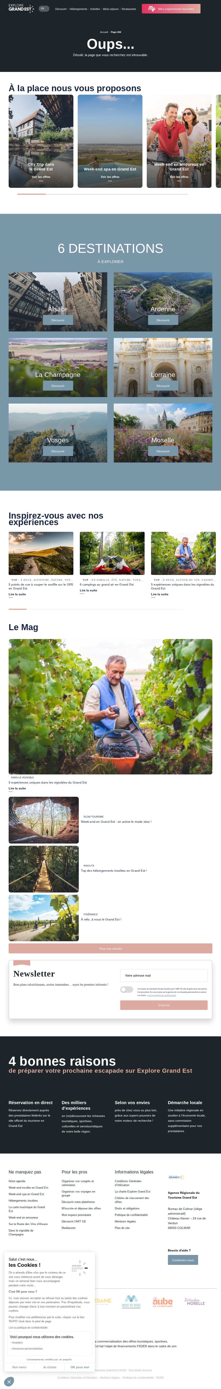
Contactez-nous (183, 1260)
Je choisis (49, 1367)
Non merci (19, 1367)
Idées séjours (111, 9)
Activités (95, 9)
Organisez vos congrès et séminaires (78, 1183)
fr (42, 8)
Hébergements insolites (23, 1200)
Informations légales (134, 1172)
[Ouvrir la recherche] (208, 9)
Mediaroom (69, 1228)
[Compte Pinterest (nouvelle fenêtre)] (187, 1272)
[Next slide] (200, 194)
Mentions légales (125, 1221)
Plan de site (122, 1228)
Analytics (17, 1342)
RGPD (160, 1377)
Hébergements (78, 9)
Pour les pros (74, 1172)
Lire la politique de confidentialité (28, 1327)
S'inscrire (164, 1005)
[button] (9, 1381)
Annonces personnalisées (27, 1348)
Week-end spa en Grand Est (26, 1194)
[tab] (31, 194)
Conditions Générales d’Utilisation (128, 1183)
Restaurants (129, 9)
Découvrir (61, 9)
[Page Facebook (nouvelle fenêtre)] (170, 1272)
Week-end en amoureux (23, 1217)
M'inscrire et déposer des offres (81, 1208)
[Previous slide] (194, 194)
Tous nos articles (110, 948)
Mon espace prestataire (76, 1215)
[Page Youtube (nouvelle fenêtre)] (182, 1272)
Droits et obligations (127, 1208)
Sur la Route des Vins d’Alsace (28, 1224)
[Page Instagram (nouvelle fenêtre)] (175, 1272)
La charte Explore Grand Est (132, 1191)
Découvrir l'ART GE (74, 1221)
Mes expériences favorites (176, 9)
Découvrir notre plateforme (78, 1202)
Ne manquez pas (25, 1172)
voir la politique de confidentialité (161, 995)
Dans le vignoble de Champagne (21, 1232)
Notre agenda (17, 1181)
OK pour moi (80, 1367)
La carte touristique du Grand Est (27, 1209)
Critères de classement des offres (132, 1200)
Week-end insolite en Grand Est (28, 1187)
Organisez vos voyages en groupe (78, 1193)
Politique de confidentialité (131, 1215)
